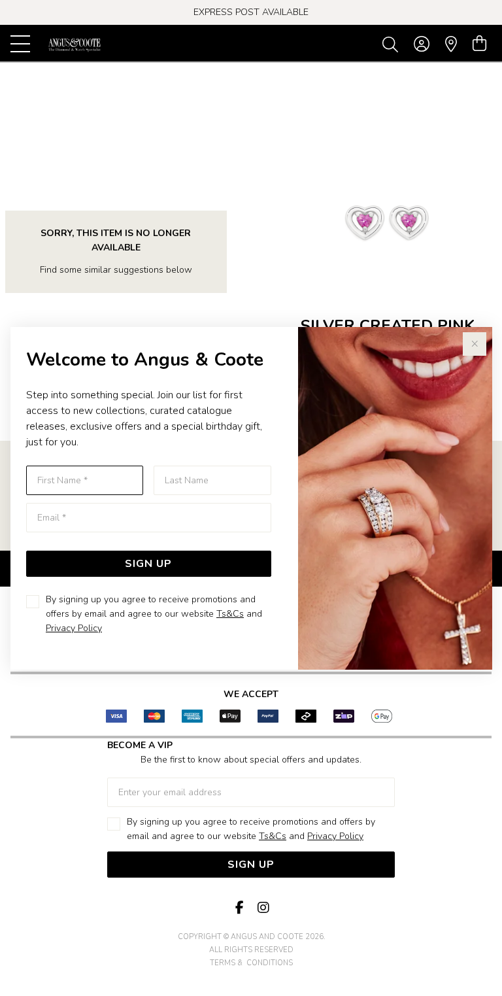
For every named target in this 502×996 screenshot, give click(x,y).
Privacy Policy (74, 628)
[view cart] (479, 43)
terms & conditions (251, 963)
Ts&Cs (230, 614)
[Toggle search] (393, 44)
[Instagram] (262, 908)
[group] (251, 12)
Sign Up (148, 564)
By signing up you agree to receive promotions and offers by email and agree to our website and (154, 613)
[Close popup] (474, 344)
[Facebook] (239, 908)
